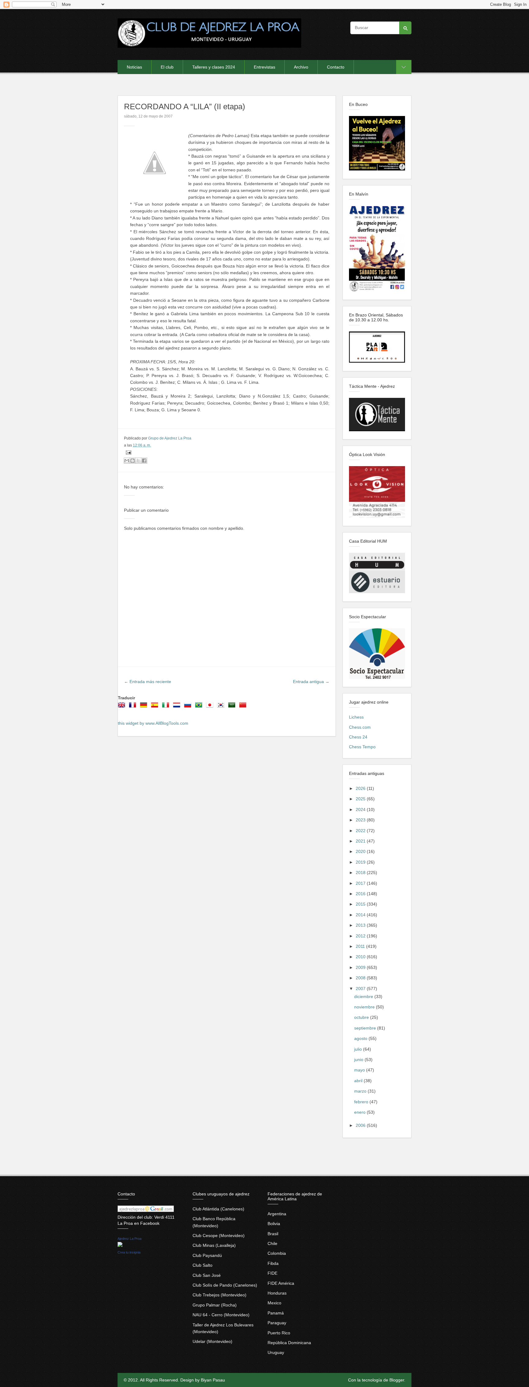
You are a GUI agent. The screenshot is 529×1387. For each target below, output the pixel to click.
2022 (361, 830)
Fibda (273, 1263)
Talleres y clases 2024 (213, 67)
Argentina (277, 1213)
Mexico (274, 1302)
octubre (362, 1017)
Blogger (396, 1380)
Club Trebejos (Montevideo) (219, 1294)
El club (167, 67)
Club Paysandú (207, 1255)
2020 (361, 851)
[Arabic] (233, 707)
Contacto (335, 67)
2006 (361, 1125)
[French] (134, 707)
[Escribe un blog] (132, 461)
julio (358, 1049)
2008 (361, 977)
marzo (361, 1091)
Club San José (207, 1275)
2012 (361, 935)
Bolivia (274, 1223)
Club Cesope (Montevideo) (219, 1235)
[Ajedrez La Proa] (120, 1245)
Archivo (301, 67)
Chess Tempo (362, 746)
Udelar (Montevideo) (212, 1341)
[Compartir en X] (138, 461)
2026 (361, 788)
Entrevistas (264, 67)
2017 (361, 883)
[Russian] (189, 707)
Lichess (356, 717)
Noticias (134, 67)
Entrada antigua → (311, 681)
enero (360, 1112)
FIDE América (281, 1283)
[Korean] (222, 707)
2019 (361, 862)
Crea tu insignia (129, 1252)
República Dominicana (289, 1342)
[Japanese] (211, 707)
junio (359, 1059)
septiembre (365, 1028)
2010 (361, 956)
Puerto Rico (279, 1332)
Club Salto (202, 1265)
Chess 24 (358, 737)
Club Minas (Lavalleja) (214, 1245)
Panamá (276, 1312)
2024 (361, 809)
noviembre (365, 1006)
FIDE (272, 1273)
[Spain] (156, 707)
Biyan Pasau (213, 1380)
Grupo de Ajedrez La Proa (169, 438)
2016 (361, 893)
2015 (361, 904)
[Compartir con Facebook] (144, 461)
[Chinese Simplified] (244, 707)
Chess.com (360, 727)
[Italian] (167, 707)
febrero (362, 1101)
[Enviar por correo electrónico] (127, 461)
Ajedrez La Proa (129, 1238)
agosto (361, 1038)
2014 (361, 914)
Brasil (273, 1233)
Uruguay (276, 1352)
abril (359, 1080)
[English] (123, 707)
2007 (361, 988)
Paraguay (277, 1322)
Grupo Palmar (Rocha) (215, 1305)
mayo (360, 1069)
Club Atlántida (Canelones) (218, 1208)
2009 (361, 967)
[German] (145, 707)
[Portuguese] (200, 707)
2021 (361, 841)
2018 (361, 872)
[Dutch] (178, 707)
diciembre (364, 996)
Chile (272, 1243)
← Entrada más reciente (147, 681)
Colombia (277, 1253)
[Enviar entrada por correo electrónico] (127, 452)
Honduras (277, 1293)
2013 (361, 925)
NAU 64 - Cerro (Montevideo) (221, 1314)
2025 (361, 798)
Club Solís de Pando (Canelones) (225, 1285)
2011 (361, 946)
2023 (361, 819)
